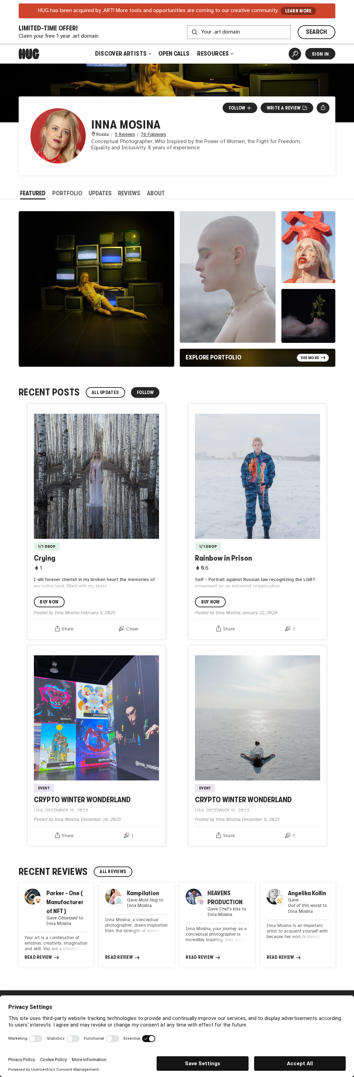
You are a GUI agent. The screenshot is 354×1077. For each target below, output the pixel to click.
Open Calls (173, 53)
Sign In (320, 54)
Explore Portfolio (213, 357)
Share (67, 629)
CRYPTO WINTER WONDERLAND (82, 799)
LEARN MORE (298, 10)
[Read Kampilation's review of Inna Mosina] (136, 925)
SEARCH (316, 31)
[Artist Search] (295, 54)
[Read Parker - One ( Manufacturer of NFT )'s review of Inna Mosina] (56, 925)
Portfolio (67, 193)
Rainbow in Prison (223, 558)
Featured (33, 193)
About (156, 193)
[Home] (29, 54)
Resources (213, 53)
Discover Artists (121, 53)
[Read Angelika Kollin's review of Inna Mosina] (298, 925)
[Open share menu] (323, 107)
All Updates (105, 392)
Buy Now (49, 602)
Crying (44, 558)
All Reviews (113, 871)
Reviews (129, 193)
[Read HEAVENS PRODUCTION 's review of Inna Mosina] (217, 925)
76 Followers (153, 134)
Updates (100, 193)
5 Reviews (125, 134)
